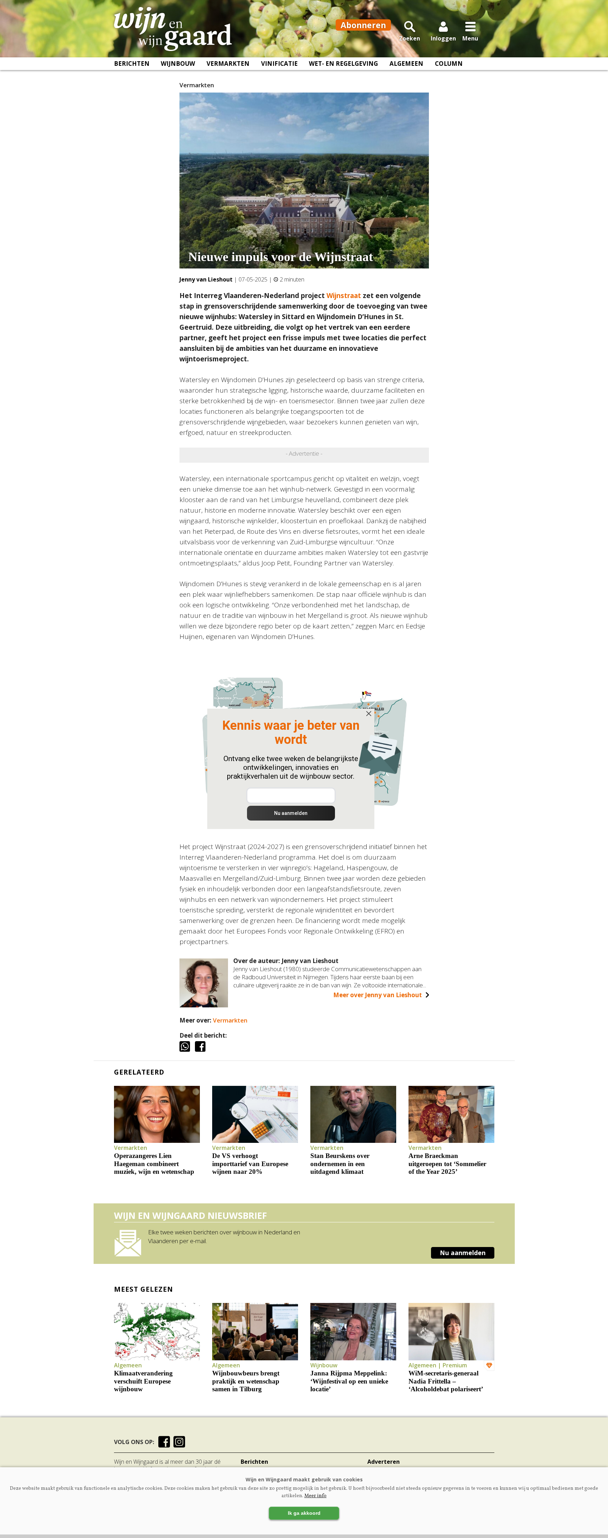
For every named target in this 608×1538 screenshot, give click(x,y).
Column (449, 63)
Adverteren (383, 1462)
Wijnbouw (178, 63)
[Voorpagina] (173, 29)
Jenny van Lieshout (206, 279)
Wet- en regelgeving (343, 63)
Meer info (315, 1496)
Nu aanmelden (463, 1252)
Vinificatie (279, 63)
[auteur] (203, 1005)
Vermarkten (228, 63)
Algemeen (406, 63)
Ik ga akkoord (304, 1513)
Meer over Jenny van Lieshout (377, 995)
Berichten (132, 63)
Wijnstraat (344, 295)
